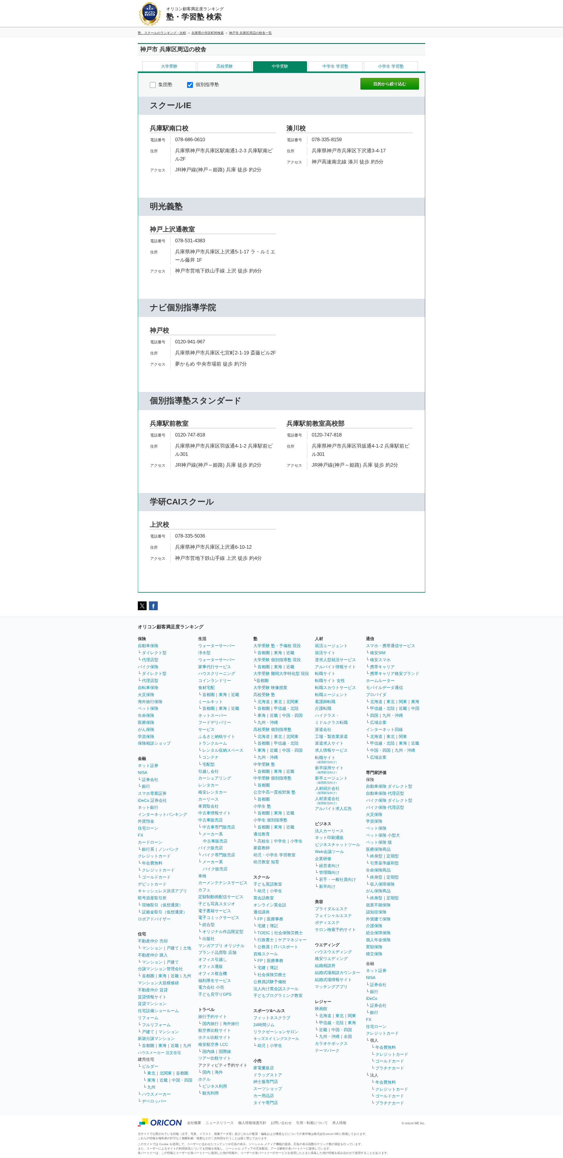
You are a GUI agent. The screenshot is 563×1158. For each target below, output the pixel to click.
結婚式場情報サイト (333, 979)
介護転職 (323, 708)
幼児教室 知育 (266, 861)
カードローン (150, 842)
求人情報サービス (331, 750)
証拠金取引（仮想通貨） (164, 912)
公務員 (263, 946)
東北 (151, 1073)
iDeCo (371, 998)
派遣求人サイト (329, 743)
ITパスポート (286, 946)
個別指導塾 (206, 84)
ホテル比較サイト (214, 1037)
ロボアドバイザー (154, 919)
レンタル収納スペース (222, 750)
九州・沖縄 (267, 722)
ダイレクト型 (154, 652)
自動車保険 (148, 645)
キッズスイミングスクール (276, 1038)
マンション (152, 948)
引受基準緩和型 (384, 863)
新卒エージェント (331, 780)
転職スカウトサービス (335, 687)
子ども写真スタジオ (216, 903)
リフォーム (148, 1017)
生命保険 (146, 715)
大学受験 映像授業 (270, 687)
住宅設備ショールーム (158, 1010)
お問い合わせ (281, 1123)
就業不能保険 (378, 905)
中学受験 (280, 66)
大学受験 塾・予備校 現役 (277, 645)
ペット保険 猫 (379, 842)
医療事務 (275, 919)
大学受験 (169, 66)
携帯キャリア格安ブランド (394, 673)
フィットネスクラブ (271, 1017)
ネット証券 (148, 765)
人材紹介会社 (327, 790)
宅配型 (208, 764)
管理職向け (329, 872)
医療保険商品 (378, 849)
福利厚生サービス (214, 980)
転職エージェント (331, 694)
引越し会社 (208, 771)
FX (140, 835)
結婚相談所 (325, 965)
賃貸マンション (152, 1003)
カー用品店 (263, 1095)
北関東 (166, 1073)
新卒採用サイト (329, 769)
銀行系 (148, 849)
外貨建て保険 (378, 919)
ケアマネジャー (292, 939)
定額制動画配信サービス (220, 896)
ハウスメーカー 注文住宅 (159, 1052)
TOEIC (263, 932)
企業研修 (323, 858)
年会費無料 (152, 863)
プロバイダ (376, 694)
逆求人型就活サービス (335, 659)
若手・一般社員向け (337, 879)
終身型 (376, 856)
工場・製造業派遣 (331, 736)
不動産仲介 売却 (153, 941)
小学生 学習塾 (391, 66)
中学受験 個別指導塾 (272, 778)
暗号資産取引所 (152, 898)
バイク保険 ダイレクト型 (389, 800)
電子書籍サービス (214, 910)
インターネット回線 (384, 729)
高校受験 (224, 66)
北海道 (263, 701)
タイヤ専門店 (265, 1102)
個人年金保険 (378, 939)
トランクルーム (212, 743)
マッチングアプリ (331, 986)
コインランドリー (214, 680)
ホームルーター (380, 680)
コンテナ (210, 757)
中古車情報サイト (214, 813)
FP (260, 919)
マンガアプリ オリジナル (221, 945)
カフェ (204, 889)
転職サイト (325, 673)
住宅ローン (148, 828)
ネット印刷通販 (329, 837)
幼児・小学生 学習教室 (274, 854)
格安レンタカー (212, 792)
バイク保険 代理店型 (385, 807)
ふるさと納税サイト (216, 736)
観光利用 (210, 1093)
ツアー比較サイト (214, 1058)
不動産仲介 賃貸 (153, 990)
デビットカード (152, 884)
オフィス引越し (212, 959)
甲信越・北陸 (286, 708)
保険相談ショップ (154, 743)
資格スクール (265, 953)
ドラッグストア (267, 1074)
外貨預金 (146, 821)
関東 (352, 1015)
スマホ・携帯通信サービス (390, 645)
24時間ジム (263, 1024)
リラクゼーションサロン (276, 1031)
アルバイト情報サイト (335, 666)
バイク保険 (148, 666)
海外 (219, 1072)
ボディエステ (327, 922)
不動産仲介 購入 (153, 955)
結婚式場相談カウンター (337, 972)
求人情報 (339, 1123)
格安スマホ (380, 659)
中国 (415, 708)
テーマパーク (327, 1050)
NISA (142, 772)
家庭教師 (261, 847)
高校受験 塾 (264, 694)
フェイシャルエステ (333, 915)
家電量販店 (263, 1067)
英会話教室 (263, 898)
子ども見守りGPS (214, 994)
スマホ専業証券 (152, 793)
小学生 (296, 841)
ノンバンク (168, 849)
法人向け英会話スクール (276, 988)
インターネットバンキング (162, 814)
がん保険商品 (378, 890)
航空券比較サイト (214, 1030)
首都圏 (148, 975)
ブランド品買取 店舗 (217, 952)
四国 (374, 715)
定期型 (392, 856)
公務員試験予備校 (269, 981)
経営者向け (329, 865)
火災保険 (146, 694)
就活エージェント (331, 645)
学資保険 (146, 736)
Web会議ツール (329, 851)
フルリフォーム (156, 1024)
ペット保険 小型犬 (383, 835)
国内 (206, 1072)
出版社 (208, 938)
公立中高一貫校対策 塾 (274, 792)
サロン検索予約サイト (335, 929)
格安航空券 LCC (213, 1044)
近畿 (175, 975)
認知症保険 (376, 912)
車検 (202, 876)
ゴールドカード (156, 877)
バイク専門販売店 (218, 854)
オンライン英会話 (269, 905)
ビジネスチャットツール (337, 844)
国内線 (208, 1051)
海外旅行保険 (150, 701)
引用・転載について (312, 1123)
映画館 (321, 1008)
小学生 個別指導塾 (270, 820)
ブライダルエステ (331, 908)
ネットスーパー (212, 715)
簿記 (274, 925)
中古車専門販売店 (218, 827)
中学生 (280, 841)
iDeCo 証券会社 (152, 800)
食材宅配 (206, 687)
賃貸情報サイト (152, 997)
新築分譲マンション (156, 1038)
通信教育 (261, 834)
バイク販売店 (210, 847)
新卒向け (327, 886)
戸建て (173, 948)
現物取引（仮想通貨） (162, 905)
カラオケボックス (331, 1043)
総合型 (208, 924)
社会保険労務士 (288, 932)
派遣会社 (323, 729)
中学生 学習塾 (335, 66)
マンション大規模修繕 (158, 982)
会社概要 (194, 1123)
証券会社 (150, 779)
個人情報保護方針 (252, 1123)
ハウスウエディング (333, 951)
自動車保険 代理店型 (385, 793)
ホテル (204, 1079)
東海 (162, 975)
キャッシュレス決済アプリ (162, 890)
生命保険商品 (378, 870)
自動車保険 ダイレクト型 (389, 786)
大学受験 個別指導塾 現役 (277, 659)
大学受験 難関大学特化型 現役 (281, 673)
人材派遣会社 (327, 800)
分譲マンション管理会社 (160, 968)
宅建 (261, 925)
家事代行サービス (214, 666)
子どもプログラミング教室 (278, 995)
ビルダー (150, 1066)
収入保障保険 (382, 884)
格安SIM (378, 652)
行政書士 (265, 939)
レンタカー (208, 785)
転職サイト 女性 (330, 680)
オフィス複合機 (212, 973)
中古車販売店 (210, 820)
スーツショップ (267, 1088)
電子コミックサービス (218, 917)
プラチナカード (389, 1068)
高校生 (263, 841)
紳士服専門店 (265, 1081)
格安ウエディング (331, 958)
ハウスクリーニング (216, 673)
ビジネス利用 (214, 1086)
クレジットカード (154, 856)
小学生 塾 (262, 806)
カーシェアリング (214, 778)
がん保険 (146, 729)
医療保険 (146, 722)
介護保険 (374, 925)
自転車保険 (148, 687)
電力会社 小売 (211, 987)
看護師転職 (325, 701)
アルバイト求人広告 (333, 808)
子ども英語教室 (267, 884)
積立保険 (374, 953)
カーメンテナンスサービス (222, 882)
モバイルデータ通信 (384, 687)
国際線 (225, 1051)
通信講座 (261, 912)
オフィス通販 (210, 966)
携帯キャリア (382, 666)
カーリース (208, 799)
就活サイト (325, 652)
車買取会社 (208, 806)
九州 (187, 975)
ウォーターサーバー (216, 645)
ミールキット (210, 701)
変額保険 (374, 946)
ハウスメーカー (156, 1094)
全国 (348, 1036)
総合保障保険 (378, 932)
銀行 (146, 786)
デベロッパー (154, 1101)
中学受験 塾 (264, 764)
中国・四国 (182, 1080)
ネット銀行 (148, 807)
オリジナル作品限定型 (222, 931)
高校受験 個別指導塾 (272, 729)
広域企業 (378, 722)
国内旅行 (210, 1023)
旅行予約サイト (212, 1016)
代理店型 (150, 659)
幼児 (261, 890)
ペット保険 (148, 708)
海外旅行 (231, 1023)
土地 (187, 948)
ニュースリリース (220, 1123)
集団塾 (164, 84)
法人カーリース (329, 830)
